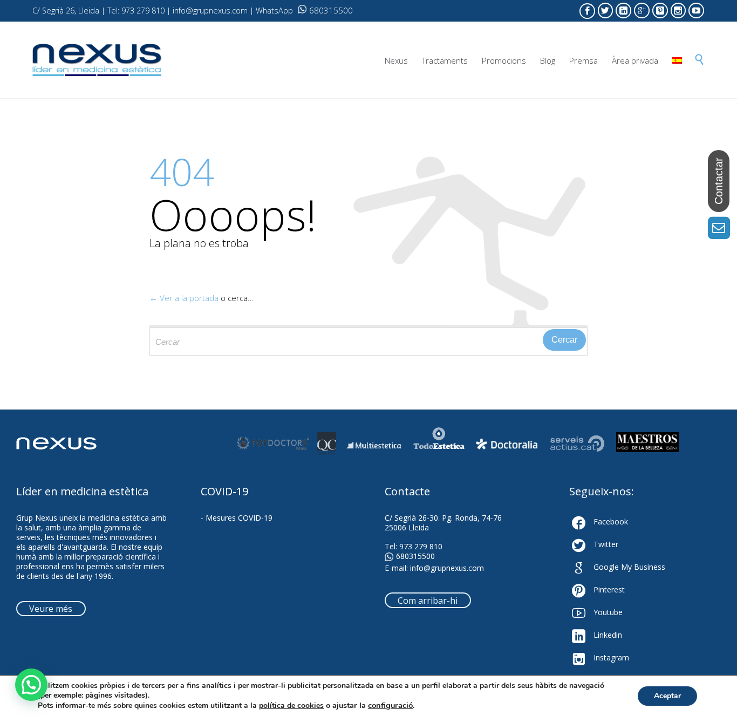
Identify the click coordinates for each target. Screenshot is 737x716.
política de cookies (291, 705)
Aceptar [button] (667, 696)
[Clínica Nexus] (97, 60)
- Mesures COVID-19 (236, 518)
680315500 (331, 10)
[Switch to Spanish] (677, 60)
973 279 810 (420, 546)
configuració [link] (390, 705)
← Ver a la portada (184, 297)
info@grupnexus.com (447, 568)
